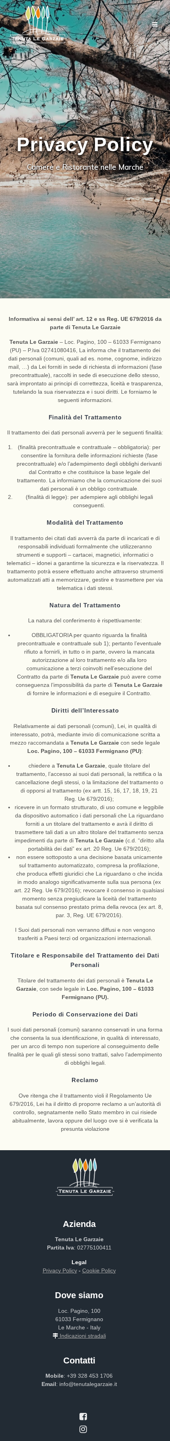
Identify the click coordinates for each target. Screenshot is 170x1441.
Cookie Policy (99, 1270)
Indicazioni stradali (82, 1336)
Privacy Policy (60, 1270)
